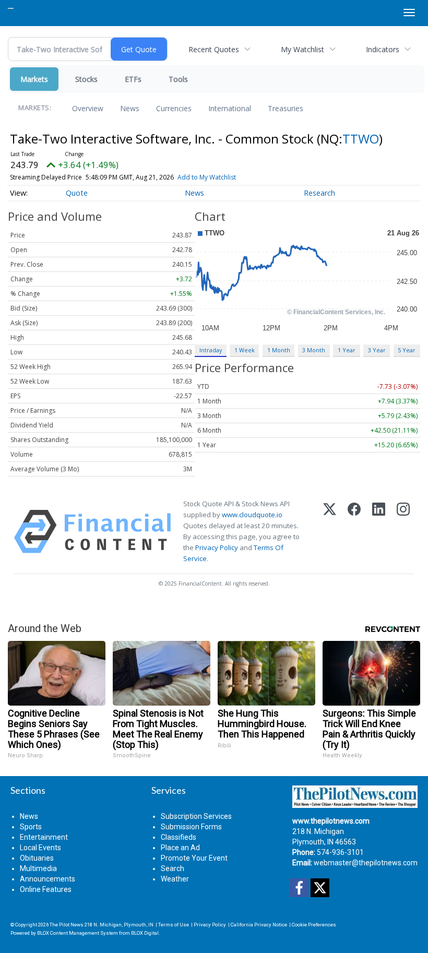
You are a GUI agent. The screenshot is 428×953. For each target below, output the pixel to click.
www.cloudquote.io (252, 514)
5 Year (406, 350)
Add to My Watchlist (206, 177)
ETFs (133, 79)
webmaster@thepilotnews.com (366, 863)
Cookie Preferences (314, 924)
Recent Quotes (213, 49)
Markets (34, 79)
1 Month (278, 350)
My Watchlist (302, 49)
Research (319, 193)
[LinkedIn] (378, 531)
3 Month (313, 350)
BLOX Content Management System (77, 933)
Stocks (86, 79)
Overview (87, 108)
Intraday (210, 350)
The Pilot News (67, 924)
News (129, 108)
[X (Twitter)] (329, 531)
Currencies (174, 108)
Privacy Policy (216, 547)
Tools (178, 79)
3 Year (377, 350)
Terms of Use (173, 924)
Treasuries (285, 108)
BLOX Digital (145, 933)
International (229, 108)
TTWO (360, 138)
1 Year (346, 350)
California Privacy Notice (259, 924)
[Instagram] (403, 531)
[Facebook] (354, 531)
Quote (77, 193)
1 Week (244, 350)
